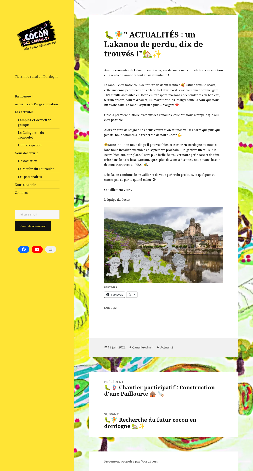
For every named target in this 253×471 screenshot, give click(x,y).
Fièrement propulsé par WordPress (131, 461)
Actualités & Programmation (36, 104)
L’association (27, 161)
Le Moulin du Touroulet (36, 169)
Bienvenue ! (24, 96)
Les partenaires (30, 177)
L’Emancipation (30, 145)
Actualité (166, 347)
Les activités (24, 112)
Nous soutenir (25, 185)
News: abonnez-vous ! (33, 226)
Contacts (21, 192)
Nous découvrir (26, 153)
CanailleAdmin (143, 347)
